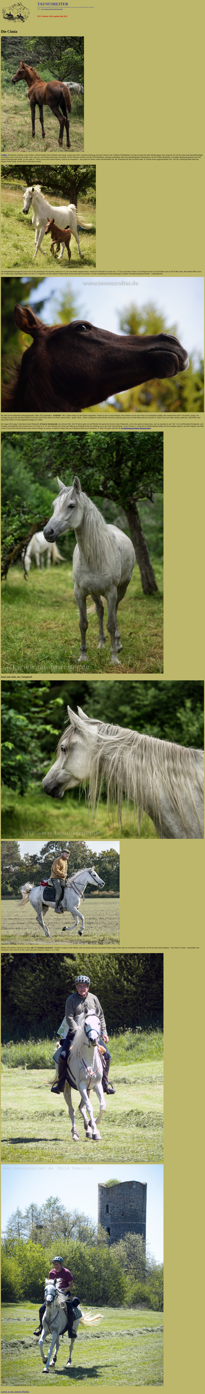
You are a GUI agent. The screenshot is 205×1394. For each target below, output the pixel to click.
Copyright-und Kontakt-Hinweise (52, 9)
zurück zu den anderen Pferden (15, 1391)
